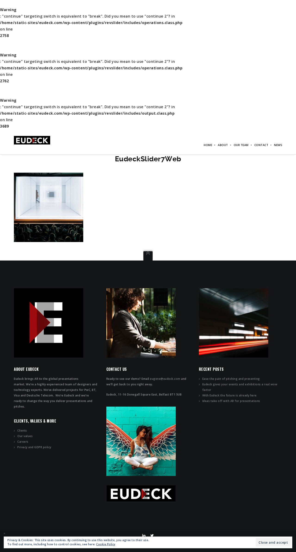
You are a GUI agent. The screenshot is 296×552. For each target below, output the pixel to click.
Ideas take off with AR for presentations (231, 401)
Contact (261, 145)
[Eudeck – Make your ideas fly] (32, 139)
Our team (241, 145)
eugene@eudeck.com (165, 379)
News (278, 145)
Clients (22, 430)
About (223, 145)
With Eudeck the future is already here (229, 395)
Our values (25, 436)
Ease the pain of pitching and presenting (231, 379)
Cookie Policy (105, 544)
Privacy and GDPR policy (34, 447)
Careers (22, 442)
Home (208, 145)
